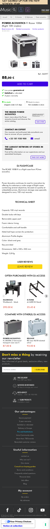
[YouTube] (42, 510)
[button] (14, 64)
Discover (40, 122)
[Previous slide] (3, 296)
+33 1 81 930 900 (30, 395)
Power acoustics (41, 17)
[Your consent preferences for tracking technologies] (45, 524)
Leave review (25, 266)
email (37, 138)
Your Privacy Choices (20, 521)
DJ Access (18, 17)
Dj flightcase (29, 17)
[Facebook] (7, 510)
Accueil (5, 17)
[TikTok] (19, 510)
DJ (11, 17)
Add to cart (25, 84)
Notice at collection (12, 526)
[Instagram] (31, 510)
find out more (38, 157)
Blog (25, 484)
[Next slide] (46, 296)
